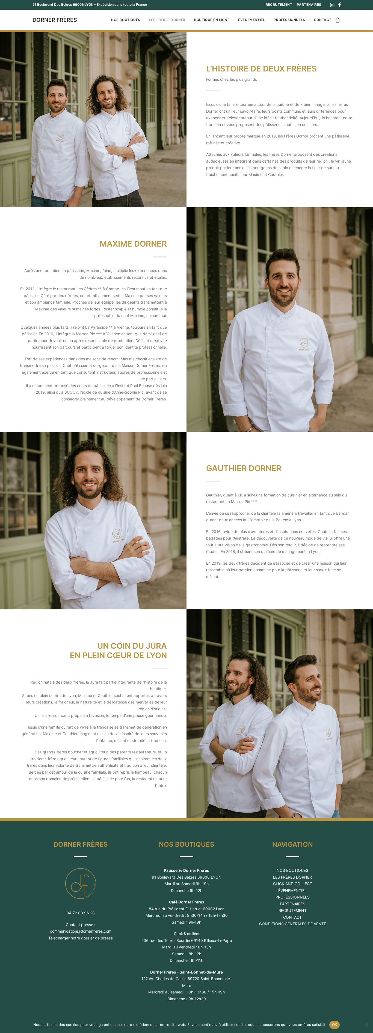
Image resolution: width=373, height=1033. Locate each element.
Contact (322, 20)
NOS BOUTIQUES (292, 870)
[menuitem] (279, 4)
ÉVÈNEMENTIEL (292, 890)
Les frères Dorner (167, 20)
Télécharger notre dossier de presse (80, 938)
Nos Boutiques (125, 20)
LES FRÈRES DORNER (292, 877)
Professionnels (289, 20)
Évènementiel (251, 20)
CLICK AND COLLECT (292, 883)
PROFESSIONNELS (293, 897)
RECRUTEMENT (279, 4)
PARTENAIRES (309, 4)
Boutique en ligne (211, 20)
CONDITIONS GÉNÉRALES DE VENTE (292, 923)
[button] (332, 5)
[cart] (338, 20)
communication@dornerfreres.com (80, 931)
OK (334, 1024)
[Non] (366, 1025)
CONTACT (292, 917)
